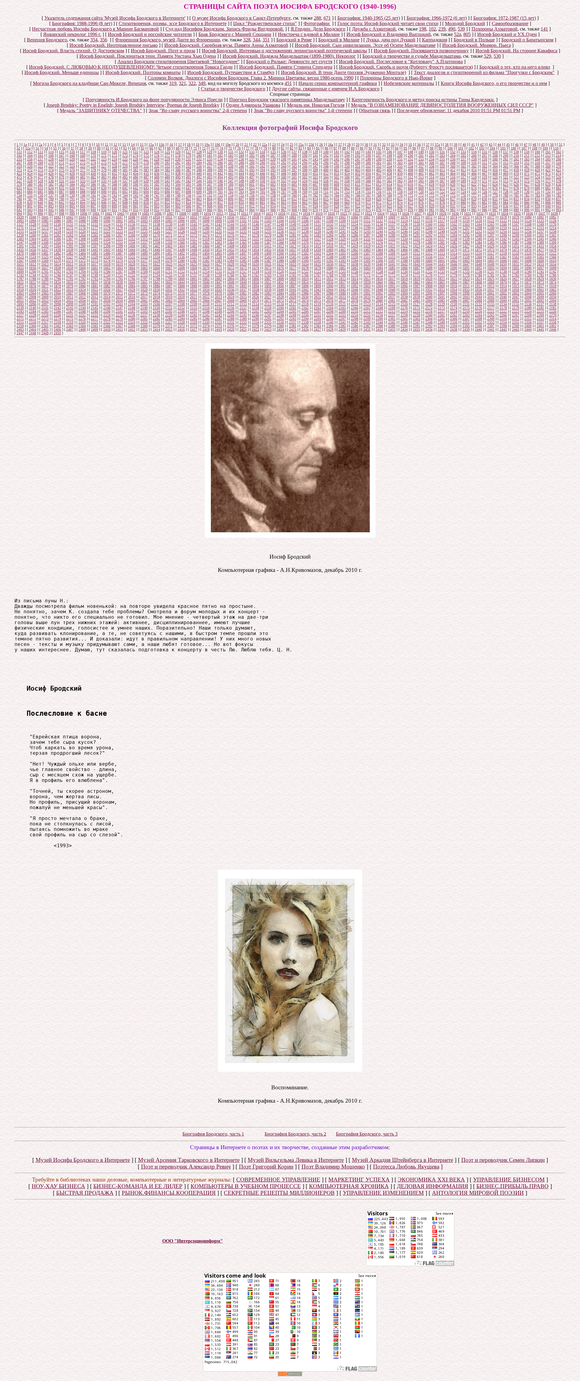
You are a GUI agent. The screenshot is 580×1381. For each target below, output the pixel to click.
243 (315, 159)
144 (368, 152)
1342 (503, 239)
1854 (305, 282)
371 (19, 170)
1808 (280, 278)
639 (104, 188)
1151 (317, 224)
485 (125, 177)
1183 (168, 228)
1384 (478, 242)
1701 (45, 271)
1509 (391, 253)
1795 (119, 278)
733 (558, 191)
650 (220, 188)
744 (125, 195)
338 (220, 166)
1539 (218, 257)
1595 (367, 260)
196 (368, 155)
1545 (292, 257)
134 (262, 152)
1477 (540, 249)
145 (379, 152)
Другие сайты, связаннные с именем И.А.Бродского (325, 88)
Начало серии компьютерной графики (337, 83)
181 (209, 155)
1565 (540, 257)
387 (188, 170)
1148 (280, 224)
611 (357, 184)
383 (146, 170)
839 (30, 202)
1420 (379, 246)
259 (484, 159)
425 (40, 173)
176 (157, 155)
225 (125, 159)
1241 (342, 231)
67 (160, 148)
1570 (57, 260)
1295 (466, 235)
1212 (528, 228)
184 (241, 155)
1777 (441, 275)
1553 (391, 257)
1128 (32, 224)
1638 (354, 264)
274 (93, 162)
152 (453, 152)
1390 (552, 242)
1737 (491, 271)
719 (410, 191)
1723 (317, 271)
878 (442, 202)
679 (527, 188)
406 (389, 170)
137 (294, 152)
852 (167, 202)
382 (135, 170)
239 (442, 28)
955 (157, 210)
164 (30, 155)
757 (262, 195)
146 (389, 152)
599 (231, 184)
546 (220, 181)
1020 (331, 213)
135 (273, 152)
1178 (107, 228)
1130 (57, 224)
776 (463, 195)
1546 (305, 257)
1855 (317, 282)
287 (231, 162)
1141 (193, 224)
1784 (528, 275)
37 (428, 144)
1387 (515, 242)
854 (188, 202)
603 (273, 184)
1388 (528, 242)
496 (241, 177)
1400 (131, 246)
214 (558, 155)
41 (473, 144)
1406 (206, 246)
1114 (404, 220)
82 (291, 148)
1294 (453, 235)
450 (305, 173)
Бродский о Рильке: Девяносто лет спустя (289, 61)
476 (30, 177)
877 (431, 202)
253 (421, 159)
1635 (317, 264)
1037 (542, 213)
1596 (379, 260)
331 (146, 166)
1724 (330, 271)
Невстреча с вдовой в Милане (309, 34)
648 (199, 188)
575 (527, 181)
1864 (429, 282)
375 (61, 170)
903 (157, 206)
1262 (57, 235)
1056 (230, 217)
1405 (193, 246)
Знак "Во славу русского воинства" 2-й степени (198, 110)
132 (241, 152)
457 (379, 173)
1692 (478, 268)
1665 (144, 268)
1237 (292, 231)
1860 (379, 282)
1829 (540, 278)
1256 (528, 231)
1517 (491, 253)
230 (178, 159)
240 (283, 159)
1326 (305, 239)
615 (400, 184)
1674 (255, 268)
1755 (168, 275)
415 (484, 170)
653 (252, 188)
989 (516, 210)
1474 (503, 249)
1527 (69, 257)
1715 (218, 271)
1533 (144, 257)
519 (484, 177)
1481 (45, 253)
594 (178, 184)
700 (209, 191)
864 (294, 202)
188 (283, 155)
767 (368, 195)
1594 (354, 260)
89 (353, 148)
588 (114, 184)
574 (516, 181)
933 (474, 206)
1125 (540, 220)
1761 (243, 275)
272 (72, 162)
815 (326, 199)
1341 (491, 239)
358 (431, 166)
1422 (404, 246)
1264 (82, 235)
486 (135, 177)
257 (463, 159)
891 (30, 206)
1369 (292, 242)
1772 (379, 275)
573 (505, 181)
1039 (20, 217)
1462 (354, 249)
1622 (156, 264)
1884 (131, 286)
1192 (280, 228)
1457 (292, 249)
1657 (45, 268)
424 (30, 173)
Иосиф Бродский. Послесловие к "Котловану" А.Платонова (401, 61)
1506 (354, 253)
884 (505, 202)
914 (273, 206)
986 (484, 210)
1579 (168, 260)
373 (40, 170)
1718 (255, 271)
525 (548, 177)
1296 (478, 235)
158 (516, 152)
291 (273, 162)
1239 (317, 231)
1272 (181, 235)
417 (505, 170)
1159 (416, 224)
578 (558, 181)
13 (124, 144)
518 (474, 177)
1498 (255, 253)
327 (104, 166)
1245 (391, 231)
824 (421, 199)
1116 (429, 220)
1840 (131, 282)
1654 (552, 264)
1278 (255, 235)
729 (516, 191)
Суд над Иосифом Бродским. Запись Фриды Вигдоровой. (225, 28)
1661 (94, 268)
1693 (491, 268)
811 (283, 199)
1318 (206, 239)
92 (379, 148)
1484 (82, 253)
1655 (20, 268)
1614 (57, 264)
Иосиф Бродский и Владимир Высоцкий (388, 34)
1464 (379, 249)
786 (19, 199)
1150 (305, 224)
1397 (94, 246)
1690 (453, 268)
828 (463, 199)
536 (114, 181)
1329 (342, 239)
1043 (69, 217)
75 (230, 148)
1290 (404, 235)
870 (357, 202)
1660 (82, 268)
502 (305, 177)
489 (167, 177)
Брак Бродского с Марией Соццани (234, 34)
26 (321, 144)
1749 (94, 275)
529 (487, 56)
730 (527, 191)
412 (453, 170)
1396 (82, 246)
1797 (144, 278)
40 (464, 144)
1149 (292, 224)
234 (220, 159)
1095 (168, 220)
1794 (107, 278)
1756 (181, 275)
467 (484, 173)
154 (474, 152)
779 (495, 195)
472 (537, 173)
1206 (453, 228)
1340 (478, 239)
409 (421, 170)
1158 (404, 224)
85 (318, 148)
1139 (168, 224)
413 (463, 170)
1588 (280, 260)
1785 (540, 275)
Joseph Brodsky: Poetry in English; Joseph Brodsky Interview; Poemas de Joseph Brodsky (133, 105)
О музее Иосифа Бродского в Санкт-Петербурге (241, 18)
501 (294, 177)
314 (516, 162)
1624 (181, 264)
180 (199, 155)
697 (178, 191)
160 (537, 152)
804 (209, 199)
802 (188, 199)
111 (19, 152)
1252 (478, 231)
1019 (319, 213)
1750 (107, 275)
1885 (144, 286)
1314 (156, 239)
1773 (391, 275)
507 (357, 177)
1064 (330, 217)
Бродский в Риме (294, 39)
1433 (540, 246)
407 (400, 170)
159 (527, 152)
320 (30, 166)
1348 (32, 242)
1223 (119, 231)
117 (82, 152)
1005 (145, 213)
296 (326, 162)
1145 (243, 224)
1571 (69, 260)
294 (305, 162)
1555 (416, 257)
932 (463, 206)
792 (82, 199)
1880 (82, 286)
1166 (503, 224)
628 (537, 184)
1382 (453, 242)
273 (82, 162)
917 (305, 206)
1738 (503, 271)
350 (347, 166)
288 (317, 18)
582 (51, 184)
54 (46, 148)
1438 (57, 249)
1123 (515, 220)
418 (516, 170)
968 (294, 210)
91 (370, 148)
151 (442, 152)
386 (178, 170)
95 (405, 148)
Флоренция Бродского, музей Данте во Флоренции (167, 39)
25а (301, 144)
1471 (466, 249)
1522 (552, 253)
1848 (230, 282)
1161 (441, 224)
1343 (515, 239)
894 (61, 206)
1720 (280, 271)
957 (178, 210)
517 (463, 177)
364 (495, 166)
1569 (45, 260)
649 (209, 188)
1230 (206, 231)
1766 (305, 275)
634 (51, 188)
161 (548, 152)
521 (505, 177)
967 (283, 210)
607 (315, 184)
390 (220, 170)
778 (484, 195)
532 (72, 181)
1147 (268, 224)
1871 (515, 282)
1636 (330, 264)
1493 (193, 253)
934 (484, 206)
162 (558, 152)
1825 (491, 278)
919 (326, 206)
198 (422, 28)
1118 (453, 220)
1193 (292, 228)
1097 (193, 220)
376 (72, 170)
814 (315, 199)
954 (146, 210)
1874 (552, 282)
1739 (515, 271)
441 (209, 173)
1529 (94, 257)
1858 (354, 282)
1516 (478, 253)
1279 (268, 235)
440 (199, 173)
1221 (94, 231)
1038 (554, 213)
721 (431, 191)
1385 (491, 242)
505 (336, 177)
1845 (193, 282)
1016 (281, 213)
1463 (367, 249)
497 (252, 177)
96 (414, 148)
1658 (57, 268)
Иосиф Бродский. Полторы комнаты (143, 72)
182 (220, 155)
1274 (206, 235)
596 (199, 184)
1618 (107, 264)
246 (347, 159)
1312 (131, 239)
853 (178, 202)
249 (379, 159)
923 (368, 206)
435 (146, 173)
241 (294, 159)
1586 (255, 260)
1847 (218, 282)
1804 (230, 278)
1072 (429, 217)
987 (495, 210)
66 (151, 148)
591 (146, 184)
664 (368, 188)
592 (157, 184)
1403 (168, 246)
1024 (381, 213)
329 (125, 166)
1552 (379, 257)
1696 (528, 268)
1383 (466, 242)
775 (453, 195)
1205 (441, 228)
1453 (243, 249)
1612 (32, 264)
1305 (45, 239)
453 (336, 173)
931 (453, 206)
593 (167, 184)
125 (167, 152)
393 (252, 170)
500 (283, 177)
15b (161, 144)
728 (505, 191)
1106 (305, 220)
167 (61, 155)
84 (309, 148)
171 (104, 155)
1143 (218, 224)
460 (410, 173)
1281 (292, 235)
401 (336, 170)
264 (537, 159)
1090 (107, 220)
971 (326, 210)
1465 (391, 249)
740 (82, 195)
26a (330, 144)
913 (262, 206)
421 (548, 170)
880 (463, 202)
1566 (552, 257)
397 (294, 170)
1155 (367, 224)
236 (241, 159)
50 (552, 144)
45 (508, 144)
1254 (503, 231)
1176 (82, 228)
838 (19, 202)
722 (442, 191)
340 (241, 166)
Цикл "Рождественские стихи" (265, 23)
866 (315, 202)
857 (220, 202)
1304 (32, 239)
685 (40, 191)
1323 (268, 239)
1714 (206, 271)
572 (495, 181)
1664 (131, 268)
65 (142, 148)
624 (495, 184)
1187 (218, 228)
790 (61, 199)
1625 (193, 264)
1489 (144, 253)
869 (347, 202)
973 (347, 210)
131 (231, 152)
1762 (255, 275)
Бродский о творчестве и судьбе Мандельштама (411, 56)
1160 (429, 224)
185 (252, 155)
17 (180, 144)
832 (505, 199)
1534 (156, 257)
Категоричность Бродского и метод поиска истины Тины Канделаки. (423, 99)
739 (72, 195)
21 (246, 144)
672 (453, 188)
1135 (119, 224)
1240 (330, 231)
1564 (528, 257)
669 (421, 188)
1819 (416, 278)
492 (199, 177)
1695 (515, 268)
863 (283, 202)
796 (125, 199)
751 (199, 195)
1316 (181, 239)
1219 (69, 231)
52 (18, 148)
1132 (82, 224)
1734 (453, 271)
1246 (404, 231)
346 (305, 166)
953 (135, 210)
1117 (441, 220)
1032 (480, 213)
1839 (119, 282)
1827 (515, 278)
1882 (107, 286)
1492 (181, 253)
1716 (230, 271)
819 (368, 199)
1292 (429, 235)
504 (326, 177)
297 (336, 162)
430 (93, 173)
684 (30, 191)
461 (421, 173)
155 (484, 152)
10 (98, 144)
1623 (168, 264)
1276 (230, 235)
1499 (268, 253)
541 (167, 181)
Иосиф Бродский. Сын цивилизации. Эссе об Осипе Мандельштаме (365, 45)
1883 (119, 286)
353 (379, 166)
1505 (342, 253)
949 (93, 210)
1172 (32, 228)
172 (114, 155)
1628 (230, 264)
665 (379, 188)
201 (421, 155)
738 (61, 195)
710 (315, 191)
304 (410, 162)
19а (207, 144)
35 (410, 144)
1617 (94, 264)
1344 (528, 239)
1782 (503, 275)
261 (505, 159)
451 (288, 83)
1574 (107, 260)
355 (400, 166)
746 (146, 195)
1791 (69, 278)
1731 (416, 271)
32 (384, 144)
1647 (466, 264)
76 (239, 148)
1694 (503, 268)
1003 (120, 213)
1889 (193, 286)
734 (19, 195)
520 (495, 177)
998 (61, 213)
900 (125, 206)
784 (548, 195)
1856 (330, 282)
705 (262, 191)
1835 (69, 282)
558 (347, 181)
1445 (144, 249)
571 (484, 181)
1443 (119, 249)
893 (51, 206)
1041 (45, 217)
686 (51, 191)
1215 (20, 231)
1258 (552, 231)
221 (82, 159)
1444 (131, 249)
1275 (218, 235)
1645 (441, 264)
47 (525, 144)
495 (231, 177)
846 (104, 202)
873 (389, 202)
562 (389, 181)
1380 (429, 242)
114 (51, 152)
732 (548, 191)
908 (209, 206)
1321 (243, 239)
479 (61, 177)
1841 (144, 282)
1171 (20, 228)
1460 (330, 249)
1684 (379, 268)
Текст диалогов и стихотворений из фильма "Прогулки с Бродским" (484, 72)
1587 (268, 260)
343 (273, 166)
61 (107, 148)
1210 (503, 228)
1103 (268, 220)
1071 (416, 217)
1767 (317, 275)
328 (246, 39)
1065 (342, 217)
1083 (20, 220)
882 (484, 202)
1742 (552, 271)
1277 (243, 235)
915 (283, 206)
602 (262, 184)
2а (40, 144)
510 (389, 177)
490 (451, 28)
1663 (119, 268)
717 (389, 191)
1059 (268, 217)
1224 (131, 231)
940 (548, 206)
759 (283, 195)
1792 (82, 278)
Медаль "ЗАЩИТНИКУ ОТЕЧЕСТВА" (101, 110)
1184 (181, 228)
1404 (181, 246)
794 (104, 199)
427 (61, 173)
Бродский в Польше (474, 39)
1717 (243, 271)
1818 (404, 278)
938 (527, 206)
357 (421, 166)
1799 (168, 278)
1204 (429, 228)
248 (368, 159)
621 (463, 184)
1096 (181, 220)
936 (505, 206)
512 (410, 177)
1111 (367, 220)
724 (463, 191)
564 (410, 181)
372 (30, 170)
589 (125, 184)
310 (474, 162)
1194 (305, 228)
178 (178, 155)
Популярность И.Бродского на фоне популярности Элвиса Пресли (154, 99)
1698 (552, 268)
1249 (441, 231)
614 (389, 184)
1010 (207, 213)
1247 (416, 231)
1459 (317, 249)
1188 (230, 228)
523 (527, 177)
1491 (168, 253)
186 (262, 155)
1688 (429, 268)
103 (482, 148)
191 (315, 155)
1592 (330, 260)
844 (82, 202)
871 (368, 202)
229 (167, 159)
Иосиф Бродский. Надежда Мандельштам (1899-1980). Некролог (289, 56)
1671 (218, 268)
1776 (429, 275)
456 (368, 173)
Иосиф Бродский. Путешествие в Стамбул (230, 72)
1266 (107, 235)
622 (474, 184)
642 (135, 188)
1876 (32, 286)
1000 (83, 213)
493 (209, 177)
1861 (391, 282)
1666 (156, 268)
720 (421, 191)
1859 (367, 282)
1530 (107, 257)
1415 (317, 246)
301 (379, 162)
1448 (181, 249)
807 (241, 199)
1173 (45, 228)
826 (442, 199)
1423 (416, 246)
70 (186, 148)
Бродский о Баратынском (527, 39)
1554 (404, 257)
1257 (540, 231)
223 (104, 159)
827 (453, 199)
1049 (144, 217)
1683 (367, 268)
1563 (515, 257)
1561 (491, 257)
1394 (57, 246)
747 (157, 195)
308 (453, 162)
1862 (404, 282)
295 (315, 162)
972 (336, 210)
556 (326, 181)
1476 (528, 249)
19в (227, 144)
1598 (404, 260)
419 (527, 170)
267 (19, 162)
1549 (342, 257)
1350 (57, 242)
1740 (528, 271)
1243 (367, 231)
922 (357, 206)
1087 (69, 220)
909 (220, 206)
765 (347, 195)
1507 (367, 253)
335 (188, 166)
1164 (478, 224)
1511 (416, 253)
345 (294, 166)
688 (72, 191)
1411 (268, 246)
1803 (218, 278)
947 (72, 210)
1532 (131, 257)
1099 (218, 220)
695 (157, 191)
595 (188, 184)
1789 (45, 278)
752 (209, 195)
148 (410, 152)
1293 (441, 235)
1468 (429, 249)
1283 (317, 235)
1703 (69, 271)
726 (484, 191)
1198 (354, 228)
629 (548, 184)
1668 (181, 268)
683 (19, 191)
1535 (168, 257)
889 (558, 202)
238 (262, 159)
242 (305, 159)
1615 (69, 264)
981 (431, 210)
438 (178, 173)
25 (291, 144)
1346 (552, 239)
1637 (342, 264)
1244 (379, 231)
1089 (94, 220)
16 (171, 144)
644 (157, 188)
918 (315, 206)
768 (379, 195)
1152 (330, 224)
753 (220, 195)
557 (336, 181)
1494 (206, 253)
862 (273, 202)
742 (104, 195)
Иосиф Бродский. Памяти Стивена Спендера (285, 67)
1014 (257, 213)
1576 (131, 260)
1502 (305, 253)
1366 (255, 242)
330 (135, 166)
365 (505, 166)
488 (157, 177)
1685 (391, 268)
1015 (269, 213)
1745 (45, 275)
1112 (379, 220)
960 (209, 210)
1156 (379, 224)
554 (305, 181)
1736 (478, 271)
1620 (131, 264)
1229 (193, 231)
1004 (133, 213)
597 (209, 184)
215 (19, 159)
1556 (429, 257)
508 (368, 177)
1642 (404, 264)
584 (72, 184)
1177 (94, 228)
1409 (243, 246)
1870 (503, 282)
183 (231, 155)
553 (294, 181)
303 (400, 162)
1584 (230, 260)
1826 (503, 278)
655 (273, 188)
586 (93, 184)
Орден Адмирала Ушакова (253, 105)
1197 (342, 228)
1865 (441, 282)
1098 (206, 220)
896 (82, 206)
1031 (467, 213)
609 (336, 184)
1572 (82, 260)
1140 (181, 224)
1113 (391, 220)
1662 (107, 268)
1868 (478, 282)
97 (423, 148)
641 (125, 188)
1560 (478, 257)
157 (505, 152)
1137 (144, 224)
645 (167, 188)
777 (474, 195)
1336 (429, 239)
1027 (418, 213)
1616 (82, 264)
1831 (20, 282)
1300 (528, 235)
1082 (552, 217)
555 (315, 181)
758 (273, 195)
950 (104, 210)
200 (410, 155)
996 (40, 213)
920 (336, 206)
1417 (342, 246)
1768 (330, 275)
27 (340, 144)
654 (262, 188)
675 (484, 188)
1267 (119, 235)
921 (347, 206)
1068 (379, 217)
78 (256, 148)
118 (93, 152)
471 (527, 173)
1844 (181, 282)
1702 (57, 271)
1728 (379, 271)
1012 (232, 213)
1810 (305, 278)
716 (379, 191)
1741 (540, 271)
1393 (45, 246)
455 (357, 173)
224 (114, 159)
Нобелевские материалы (409, 83)
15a (151, 144)
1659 (69, 268)
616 (410, 184)
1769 (342, 275)
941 (558, 206)
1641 (391, 264)
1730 (404, 271)
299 (357, 162)
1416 (330, 246)
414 (474, 170)
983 (453, 210)
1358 (156, 242)
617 (421, 184)
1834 (57, 282)
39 (455, 144)
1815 (367, 278)
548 (241, 181)
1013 (244, 213)
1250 (453, 231)
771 (410, 195)
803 (199, 199)
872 (379, 202)
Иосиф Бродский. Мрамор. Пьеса (476, 45)
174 (135, 155)
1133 (94, 224)
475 (19, 177)
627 (527, 184)
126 (178, 152)
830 (484, 199)
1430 (503, 246)
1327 (317, 239)
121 (125, 152)
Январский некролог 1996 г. (72, 34)
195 (357, 155)
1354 (107, 242)
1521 (540, 253)
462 (431, 173)
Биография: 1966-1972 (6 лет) (437, 18)
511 (400, 177)
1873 (540, 282)
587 (104, 184)
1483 (69, 253)
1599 (416, 260)
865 (305, 202)
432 (114, 173)
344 (256, 39)
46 (517, 144)
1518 (503, 253)
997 (51, 213)
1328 (330, 239)
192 (326, 155)
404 (368, 170)
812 (294, 199)
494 (220, 177)
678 (516, 188)
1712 (181, 271)
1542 (255, 257)
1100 (230, 220)
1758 (206, 275)
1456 (280, 249)
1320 (230, 239)
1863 (416, 282)
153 (463, 152)
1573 (94, 260)
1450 (206, 249)
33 (393, 144)
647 (188, 188)
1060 (280, 217)
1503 (317, 253)
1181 (144, 228)
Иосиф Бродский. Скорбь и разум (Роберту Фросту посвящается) (406, 67)
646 (178, 188)
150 (431, 152)
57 (72, 148)
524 (537, 177)
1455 (268, 249)
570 (474, 181)
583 (61, 184)
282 (178, 162)
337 (209, 166)
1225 (144, 231)
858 (231, 202)
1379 (416, 242)
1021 (343, 213)
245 (336, 159)
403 (357, 170)
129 (209, 152)
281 (167, 162)
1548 (330, 257)
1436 (32, 249)
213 (548, 155)
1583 (218, 260)
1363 (218, 242)
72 (204, 148)
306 (431, 162)
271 (61, 162)
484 (114, 177)
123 (146, 152)
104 (492, 148)
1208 (478, 228)
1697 (540, 268)
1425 (441, 246)
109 (545, 148)
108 (534, 148)
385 (167, 170)
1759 (218, 275)
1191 (268, 228)
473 (548, 173)
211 (527, 155)
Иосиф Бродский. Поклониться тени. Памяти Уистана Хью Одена (147, 56)
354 (94, 39)
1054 (206, 217)
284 (199, 162)
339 (231, 166)
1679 (317, 268)
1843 (168, 282)
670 (431, 188)
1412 (280, 246)
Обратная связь (374, 110)
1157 (391, 224)
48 (534, 144)
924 (379, 206)
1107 (317, 220)
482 (93, 177)
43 (490, 144)
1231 (218, 231)
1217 (45, 231)
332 (157, 166)
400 (326, 170)
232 (199, 159)
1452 (230, 249)
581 (40, 184)
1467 (416, 249)
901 (135, 206)
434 (135, 173)
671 (327, 18)
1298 (503, 235)
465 (463, 173)
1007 (170, 213)
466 (474, 173)
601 (252, 184)
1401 (144, 246)
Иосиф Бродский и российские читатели (150, 34)
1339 (466, 239)
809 (262, 199)
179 (188, 155)
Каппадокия (434, 39)
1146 (255, 224)
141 (544, 28)
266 (558, 159)
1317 (193, 239)
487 (146, 177)
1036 (529, 213)
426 (51, 173)
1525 (45, 257)
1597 (391, 260)
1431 (515, 246)
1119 (466, 220)
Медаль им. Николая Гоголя (315, 105)
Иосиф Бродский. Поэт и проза (163, 50)
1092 (131, 220)
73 (212, 148)
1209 (491, 228)
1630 (255, 264)
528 (30, 181)
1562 (503, 257)
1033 (492, 213)
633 (40, 188)
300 (368, 162)
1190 (255, 228)
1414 (305, 246)
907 (199, 206)
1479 (20, 253)
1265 (94, 235)
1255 (515, 231)
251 (400, 159)
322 (192, 83)
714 (357, 191)
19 (197, 144)
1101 (243, 220)
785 (558, 195)
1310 (107, 239)
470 (516, 173)
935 (495, 206)
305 (421, 162)
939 (537, 206)
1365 (243, 242)
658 (305, 188)
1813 (342, 278)
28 (349, 144)
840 (40, 202)
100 (450, 148)
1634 (305, 264)
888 (548, 202)
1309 (94, 239)
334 (178, 166)
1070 (404, 217)
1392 (32, 246)
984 (463, 210)
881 (474, 202)
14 (133, 144)
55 (55, 148)
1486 (107, 253)
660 (326, 188)
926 (400, 206)
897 (93, 206)
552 (283, 181)
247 (357, 159)
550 (262, 181)
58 (81, 148)
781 (516, 195)
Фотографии (317, 23)
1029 (442, 213)
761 (305, 195)
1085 (45, 220)
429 (82, 173)
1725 (342, 271)
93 (388, 148)
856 (209, 202)
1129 (45, 224)
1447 (168, 249)
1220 (82, 231)
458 (389, 173)
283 (188, 162)
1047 (119, 217)
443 (231, 173)
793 (93, 199)
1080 (528, 217)
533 (82, 181)
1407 (218, 246)
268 (30, 162)
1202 (404, 228)
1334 (404, 239)
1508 (379, 253)
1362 (206, 242)
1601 (441, 260)
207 (484, 155)
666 (389, 188)
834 (527, 199)
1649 (491, 264)
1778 (453, 275)
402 (347, 170)
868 (336, 202)
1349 (45, 242)
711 (326, 191)
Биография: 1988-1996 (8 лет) (82, 23)
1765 (292, 275)
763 (326, 195)
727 (495, 191)
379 (104, 170)
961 (220, 210)
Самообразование (510, 23)
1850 (255, 282)
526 (558, 177)
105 (503, 148)
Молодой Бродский (465, 23)
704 (252, 191)
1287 (367, 235)
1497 (243, 253)
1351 (69, 242)
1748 (82, 275)
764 (336, 195)
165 (40, 155)
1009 (195, 213)
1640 (379, 264)
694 (146, 191)
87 (335, 148)
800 (167, 199)
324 (72, 166)
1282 (305, 235)
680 (537, 188)
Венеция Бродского (47, 39)
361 (463, 166)
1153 (342, 224)
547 (231, 181)
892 (40, 206)
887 (537, 202)
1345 (540, 239)
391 (231, 170)
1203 (416, 228)
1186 (206, 228)
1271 (168, 235)
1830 (552, 278)
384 (157, 170)
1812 (330, 278)
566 (431, 181)
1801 (193, 278)
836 (548, 199)
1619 (119, 264)
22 (255, 144)
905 (178, 206)
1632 (280, 264)
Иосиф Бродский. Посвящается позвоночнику (421, 50)
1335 (416, 239)
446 (262, 173)
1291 (416, 235)
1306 (57, 239)
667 (400, 188)
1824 (478, 278)
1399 (119, 246)
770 (400, 195)
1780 (478, 275)
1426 (453, 246)
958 (188, 210)
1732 (429, 271)
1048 (131, 217)
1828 (528, 278)
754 (231, 195)
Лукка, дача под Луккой (390, 39)
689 (93, 191)
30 (366, 144)
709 (305, 191)
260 (495, 159)
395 (273, 170)
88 (344, 148)
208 (495, 155)
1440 (82, 249)
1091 (119, 220)
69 (177, 148)
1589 (292, 260)
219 (61, 159)
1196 (330, 228)
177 (167, 155)
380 (114, 170)
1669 (193, 268)
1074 (453, 217)
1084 (32, 220)
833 (516, 199)
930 (442, 206)
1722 (305, 271)
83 (300, 148)
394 (262, 170)
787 (30, 199)
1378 (404, 242)
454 (347, 173)
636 (72, 188)
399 (315, 170)
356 (103, 39)
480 (72, 177)
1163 (466, 224)
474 (558, 173)
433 (125, 173)
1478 (552, 249)
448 (283, 173)
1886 (156, 286)
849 (135, 202)
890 (19, 206)
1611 (20, 264)
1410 (255, 246)
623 (484, 184)
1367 (268, 242)
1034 (504, 213)
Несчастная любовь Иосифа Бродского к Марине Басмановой (95, 28)
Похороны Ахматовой (494, 28)
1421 (391, 246)
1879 (69, 286)
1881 (94, 286)
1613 (45, 264)
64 (134, 148)
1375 (367, 242)
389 (209, 170)
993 (558, 210)
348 (326, 166)
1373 (342, 242)
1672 (230, 268)
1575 (119, 260)
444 (241, 173)
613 (379, 184)
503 (315, 177)
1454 (255, 249)
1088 (82, 220)
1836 (82, 282)
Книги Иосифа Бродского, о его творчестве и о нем (494, 83)
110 (556, 148)
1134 (107, 224)
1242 (354, 231)
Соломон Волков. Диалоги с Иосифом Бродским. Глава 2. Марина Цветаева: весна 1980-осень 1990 (250, 77)
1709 (144, 271)
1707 (119, 271)
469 (505, 173)
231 (188, 159)
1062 (305, 217)
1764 (280, 275)
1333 (391, 239)
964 (252, 210)
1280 (280, 235)
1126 (552, 220)
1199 (367, 228)
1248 (429, 231)
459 (400, 173)
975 (368, 210)
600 (241, 184)
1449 (193, 249)
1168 (528, 224)
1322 (255, 239)
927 (410, 206)
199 (400, 155)
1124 (528, 220)
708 (294, 191)
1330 (354, 239)
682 (558, 188)
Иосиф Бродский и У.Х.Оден (507, 34)
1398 (107, 246)
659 (315, 188)
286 (220, 162)
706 (273, 191)
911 (241, 206)
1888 (181, 286)
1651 (515, 264)
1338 (453, 239)
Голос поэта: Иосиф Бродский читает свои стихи (387, 23)
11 (106, 144)
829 (474, 199)
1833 (45, 282)
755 (241, 195)
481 (82, 177)
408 (410, 170)
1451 (218, 249)
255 (442, 159)
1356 (131, 242)
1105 (292, 220)
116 (72, 152)
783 (537, 195)
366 (516, 166)
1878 (57, 286)
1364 (230, 242)
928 (421, 206)
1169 (540, 224)
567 (442, 181)
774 (442, 195)
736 (40, 195)
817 (347, 199)
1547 (317, 257)
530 (497, 56)
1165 (491, 224)
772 (421, 195)
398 (305, 170)
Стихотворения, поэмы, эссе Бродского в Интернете (173, 23)
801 (178, 199)
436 (157, 173)
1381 (441, 242)
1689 (441, 268)
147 (400, 152)
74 (221, 148)
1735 (466, 271)
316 (537, 162)
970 (315, 210)
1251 (466, 231)
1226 (156, 231)
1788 (32, 278)
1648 (478, 264)
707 (283, 191)
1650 (503, 264)
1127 (20, 224)
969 (305, 210)
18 (189, 144)
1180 (131, 228)
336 (199, 166)
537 (125, 181)
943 (30, 210)
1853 (292, 282)
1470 (453, 249)
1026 (405, 213)
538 (135, 181)
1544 (280, 257)
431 (104, 173)
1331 (367, 239)
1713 (193, 271)
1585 (243, 260)
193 (336, 155)
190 (305, 155)
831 (495, 199)
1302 (552, 235)
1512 (429, 253)
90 (361, 148)
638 (93, 188)
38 (447, 144)
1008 (182, 213)
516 (453, 177)
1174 (57, 228)
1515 (466, 253)
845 (93, 202)
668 (410, 188)
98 (431, 148)
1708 (131, 271)
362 (474, 166)
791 (72, 199)
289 (252, 162)
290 (262, 162)
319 (172, 83)
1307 (69, 239)
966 (273, 210)
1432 (528, 246)
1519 (515, 253)
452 (326, 173)
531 (61, 181)
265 (548, 159)
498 (262, 177)
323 (61, 166)
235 (231, 159)
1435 (20, 249)
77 (248, 148)
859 (241, 202)
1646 (453, 264)
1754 (156, 275)
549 (252, 181)
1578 (156, 260)
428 (72, 173)
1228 (181, 231)
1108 (330, 220)
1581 (193, 260)
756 (252, 195)
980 (421, 210)
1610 (552, 260)
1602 (453, 260)
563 (400, 181)
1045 (94, 217)
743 (114, 195)
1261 (45, 235)
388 (199, 170)
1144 (230, 224)
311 (484, 162)
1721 (292, 271)
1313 (144, 239)
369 (548, 166)
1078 (503, 217)
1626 (206, 264)
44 (499, 144)
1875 (20, 286)
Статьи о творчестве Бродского (233, 88)
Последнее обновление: (458, 110)
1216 (32, 231)
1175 (69, 228)
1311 (119, 239)
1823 (466, 278)
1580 (181, 260)
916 (294, 206)
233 (209, 159)
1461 (342, 249)
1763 (268, 275)
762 (315, 195)
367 (527, 166)
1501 (292, 253)
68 (169, 148)
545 (209, 181)
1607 (515, 260)
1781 (491, 275)
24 (283, 144)
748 (167, 195)
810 (273, 199)
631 (19, 188)
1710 (156, 271)
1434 (552, 246)
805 (467, 34)
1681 (342, 268)
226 (135, 159)
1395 (69, 246)
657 (294, 188)
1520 (528, 253)
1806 (255, 278)
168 (72, 155)
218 (51, 159)
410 (431, 170)
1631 (268, 264)
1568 (32, 260)
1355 (119, 242)
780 (505, 195)
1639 (367, 264)
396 (283, 170)
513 (421, 177)
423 (19, 173)
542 (178, 181)
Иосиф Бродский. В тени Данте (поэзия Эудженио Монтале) (343, 72)
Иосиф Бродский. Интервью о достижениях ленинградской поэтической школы (284, 50)
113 (40, 152)
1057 (243, 217)
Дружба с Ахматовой (374, 28)
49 (543, 144)
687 (61, 191)
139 (315, 152)
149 (421, 152)
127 (188, 152)
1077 (491, 217)
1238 (305, 231)
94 (396, 148)
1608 (528, 260)
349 (201, 83)
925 (389, 206)
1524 (32, 257)
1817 (391, 278)
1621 (144, 264)
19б (217, 144)
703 (241, 191)
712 (336, 191)
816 (336, 199)
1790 (57, 278)
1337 (441, 239)
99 (440, 148)
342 (262, 166)
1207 (466, 228)
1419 (367, 246)
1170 (552, 224)
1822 (453, 278)
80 (274, 148)
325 (82, 166)
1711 (168, 271)
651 (231, 188)
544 (199, 181)
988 (505, 210)
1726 (354, 271)
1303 (20, 239)
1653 (540, 264)
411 (442, 170)
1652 (528, 264)
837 (558, 199)
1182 (156, 228)
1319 (218, 239)
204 (453, 155)
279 (146, 162)
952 (125, 210)
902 (146, 206)
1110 (354, 220)
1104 (280, 220)
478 (51, 177)
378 (93, 170)
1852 (280, 282)
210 (516, 155)
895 (72, 206)
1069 (391, 217)
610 (347, 184)
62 (116, 148)
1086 (57, 220)
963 (241, 210)
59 (90, 148)
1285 (342, 235)
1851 (268, 282)
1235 (268, 231)
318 (558, 162)
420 (537, 170)
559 (357, 181)
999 (72, 213)
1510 (404, 253)
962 (231, 210)
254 (431, 159)
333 (167, 166)
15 (141, 144)
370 (558, 166)
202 (431, 155)
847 (114, 202)
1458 (305, 249)
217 (40, 159)
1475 (515, 249)
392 (241, 170)
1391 (20, 246)
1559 (466, 257)
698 (188, 191)
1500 (280, 253)
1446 (156, 249)
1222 (107, 231)
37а (437, 144)
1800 (181, 278)
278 (135, 162)
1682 (354, 268)
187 (273, 155)
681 (548, 188)
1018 (306, 213)
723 (453, 191)
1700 (32, 271)
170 (93, 155)
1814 (354, 278)
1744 (32, 275)
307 (442, 162)
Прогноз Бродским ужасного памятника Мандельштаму (287, 99)
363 (484, 166)
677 (505, 188)
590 (135, 184)
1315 (168, 239)
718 (400, 191)
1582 (206, 260)
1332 (379, 239)
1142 (206, 224)
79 (265, 148)
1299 (515, 235)
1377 (391, 242)
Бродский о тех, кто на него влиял (514, 67)
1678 (305, 268)
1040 (32, 217)
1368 (280, 242)
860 (252, 202)
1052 (181, 217)
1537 (193, 257)
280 (157, 162)
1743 (20, 275)
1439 (69, 249)
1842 (156, 282)
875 (410, 202)
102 (432, 28)
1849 (243, 282)
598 (220, 184)
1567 (20, 260)
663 (357, 188)
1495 (218, 253)
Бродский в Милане (338, 39)
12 (115, 144)
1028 (430, 213)
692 (125, 191)
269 (40, 162)
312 (495, 162)
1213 (540, 228)
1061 (292, 217)
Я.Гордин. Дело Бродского (318, 28)
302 (389, 162)
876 (421, 202)
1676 (280, 268)
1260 (32, 235)
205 (463, 155)
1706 (107, 271)
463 (442, 173)
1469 (441, 249)
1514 (453, 253)
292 (283, 162)
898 (104, 206)
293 (294, 162)
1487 (119, 253)
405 (379, 170)
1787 (20, 278)
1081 (540, 217)
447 (273, 173)
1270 (156, 235)
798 (146, 199)
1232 (230, 231)
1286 (354, 235)
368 (537, 166)
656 (283, 188)
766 (357, 195)
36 (419, 144)
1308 (82, 239)
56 (64, 148)
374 (51, 170)
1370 (305, 242)
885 (516, 202)
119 (104, 152)
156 (495, 152)
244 (326, 159)
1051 (168, 217)
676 (495, 188)
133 (252, 152)
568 (453, 181)
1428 (478, 246)
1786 (552, 275)
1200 (379, 228)
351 (266, 39)
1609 (540, 260)
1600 (429, 260)
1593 (342, 260)
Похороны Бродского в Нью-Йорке (396, 77)
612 (368, 184)
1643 (416, 264)
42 (482, 144)
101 (460, 148)
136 (283, 152)
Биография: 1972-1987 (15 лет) (504, 18)
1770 (354, 275)
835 (537, 199)
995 (30, 213)
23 (274, 144)
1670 (206, 268)
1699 (20, 271)
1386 (503, 242)
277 (125, 162)
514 (431, 177)
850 (146, 202)
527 (19, 181)
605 (294, 184)
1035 (517, 213)
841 (51, 202)
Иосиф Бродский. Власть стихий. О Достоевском (73, 50)
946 (61, 210)
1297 (491, 235)
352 (368, 166)
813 (305, 199)
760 (294, 195)
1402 (156, 246)
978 (400, 210)
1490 (156, 253)
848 (125, 202)
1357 (144, 242)
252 (410, 159)
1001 (96, 213)
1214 (552, 228)
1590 (305, 260)
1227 (168, 231)
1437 (45, 249)
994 (19, 213)
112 (30, 152)
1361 (193, 242)
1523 (20, 257)
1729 (391, 271)
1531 (119, 257)
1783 (515, 275)
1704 (82, 271)
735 (30, 195)
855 (199, 202)
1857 (342, 282)
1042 (57, 217)
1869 (491, 282)
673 (463, 188)
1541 (243, 257)
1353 (94, 242)
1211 (515, 228)
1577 (144, 260)
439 (188, 173)
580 (30, 184)
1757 (193, 275)
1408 (230, 246)
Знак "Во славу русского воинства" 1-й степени (303, 110)
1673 (243, 268)
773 (431, 195)
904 (167, 206)
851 (157, 202)
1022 (356, 213)
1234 (255, 231)
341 (252, 166)
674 (474, 188)
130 (220, 152)
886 (527, 202)
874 (400, 202)
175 (146, 155)
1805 (243, 278)
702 (231, 191)
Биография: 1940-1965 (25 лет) (368, 18)
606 (305, 184)
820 (379, 199)
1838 (107, 282)
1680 (330, 268)
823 (410, 199)
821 (389, 199)
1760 (230, 275)
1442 (107, 249)
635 (61, 188)
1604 (478, 260)
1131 (69, 224)
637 (82, 188)
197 (379, 155)
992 (548, 210)
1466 (404, 249)
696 (167, 191)
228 (157, 159)
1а (25, 144)
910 (231, 206)
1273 (193, 235)
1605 (491, 260)
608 (326, 184)
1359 (168, 242)
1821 (441, 278)
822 (400, 199)
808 (252, 199)
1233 (243, 231)
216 (30, 159)
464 (453, 173)
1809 (292, 278)
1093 (144, 220)
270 (51, 162)
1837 (94, 282)
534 (93, 181)
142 (347, 152)
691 (114, 191)
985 (474, 210)
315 (527, 162)
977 (389, 210)
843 (72, 202)
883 (495, 202)
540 (157, 181)
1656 (32, 268)
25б (311, 144)
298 (347, 162)
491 (188, 177)
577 (548, 181)
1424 (429, 246)
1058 (255, 217)
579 (19, 184)
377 (82, 170)
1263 (69, 235)
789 (51, 199)
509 (379, 177)
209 (505, 155)
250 (389, 159)
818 (357, 199)
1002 (108, 213)
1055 (218, 217)
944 (40, 210)
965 (262, 210)
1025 (393, 213)
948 (82, 210)
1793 (94, 278)
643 (146, 188)
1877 (45, 286)
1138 (156, 224)
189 (294, 155)
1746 (57, 275)
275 (104, 162)
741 (93, 195)
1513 (441, 253)
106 (513, 148)
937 (516, 206)
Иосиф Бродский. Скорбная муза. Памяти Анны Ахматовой (226, 45)
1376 (379, 242)
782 (527, 195)
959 (199, 210)
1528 (82, 257)
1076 (478, 217)
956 (167, 210)
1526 (57, 257)
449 (294, 173)
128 (199, 152)
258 (474, 159)
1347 (20, 242)
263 (527, 159)
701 (220, 191)
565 (421, 181)
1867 (466, 282)
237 (252, 159)
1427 (466, 246)
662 (347, 188)
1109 (342, 220)
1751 (119, 275)
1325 (292, 239)
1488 (131, 253)
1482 (57, 253)
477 (40, 177)
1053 (193, 217)
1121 (491, 220)
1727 (367, 271)
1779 (466, 275)
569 (463, 181)
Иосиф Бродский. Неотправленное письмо (113, 45)
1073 (441, 217)
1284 (330, 235)
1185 (193, 228)
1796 (131, 278)
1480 (32, 253)
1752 (131, 275)
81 (283, 148)
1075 (466, 217)
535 (104, 181)
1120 (478, 220)
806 (231, 199)
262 (516, 159)
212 (537, 155)
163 (19, 155)
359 (442, 166)
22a (264, 144)
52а (457, 34)
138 (305, 152)
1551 (367, 257)
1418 (354, 246)
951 (114, 210)
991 (537, 210)
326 (93, 166)
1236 (280, 231)
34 (401, 144)
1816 (379, 278)
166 (51, 155)
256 (453, 159)
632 (30, 188)
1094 (156, 220)
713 (347, 191)
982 (442, 210)
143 (357, 152)
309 (463, 162)
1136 (131, 224)
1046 (107, 217)
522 (516, 177)
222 (93, 159)
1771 (367, 275)
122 (135, 152)
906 (188, 206)
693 (135, 191)
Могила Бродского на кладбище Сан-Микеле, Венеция (89, 83)
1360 (181, 242)
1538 (206, 257)
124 (157, 152)
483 (104, 177)
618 (431, 184)
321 (182, 83)
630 (558, 184)
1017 (294, 213)
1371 (317, 242)
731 (537, 191)
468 (495, 173)
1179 (119, 228)
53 (37, 148)
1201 (391, 228)
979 (410, 210)
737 (51, 195)
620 (453, 184)
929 (431, 206)
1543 (268, 257)
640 (114, 188)
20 (237, 144)
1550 (354, 257)
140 (326, 152)
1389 (540, 242)
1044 (82, 217)
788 (40, 199)
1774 (404, 275)
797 (135, 199)
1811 (317, 278)
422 (558, 170)
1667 (168, 268)
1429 (491, 246)
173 (125, 155)
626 (516, 184)
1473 (491, 249)
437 (167, 173)
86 (326, 148)
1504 (330, 253)
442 (220, 173)
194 (347, 155)
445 (252, 173)
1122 (503, 220)
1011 (220, 213)
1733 (441, 271)
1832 (32, 282)
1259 (20, 235)
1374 (354, 242)
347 (315, 166)
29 (357, 144)
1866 (453, 282)
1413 (292, 246)
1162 (453, 224)
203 (442, 155)
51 (560, 144)
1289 (391, 235)
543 (188, 181)
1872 (528, 282)
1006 (158, 213)
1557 (441, 257)
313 (505, 162)
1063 (317, 217)
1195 (317, 228)
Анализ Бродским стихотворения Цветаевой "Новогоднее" (179, 61)
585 (82, 184)
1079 (515, 217)
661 (336, 188)
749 (178, 195)
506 (347, 177)
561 (379, 181)
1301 (540, 235)
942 (19, 210)
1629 (243, 264)
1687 (416, 268)
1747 (69, 275)
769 (389, 195)
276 (114, 162)
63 (125, 148)
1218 (57, 231)
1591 (317, 260)
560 (368, 181)
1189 (243, 228)
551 (273, 181)
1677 (292, 268)
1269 (144, 235)
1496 (230, 253)
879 (453, 202)
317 (548, 162)
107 (524, 148)
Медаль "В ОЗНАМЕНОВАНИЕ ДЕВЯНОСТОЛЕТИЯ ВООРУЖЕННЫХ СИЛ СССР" (442, 105)
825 (431, 199)
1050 (156, 217)
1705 (94, 271)
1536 (181, 257)
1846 (206, 282)
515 (442, 177)
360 (453, 166)
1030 (455, 213)
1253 (491, 231)
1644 (429, 264)
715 (368, 191)
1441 (94, 249)
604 (283, 184)
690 (104, 191)
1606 (503, 260)
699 (199, 191)
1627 (218, 264)
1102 (255, 220)
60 (99, 148)
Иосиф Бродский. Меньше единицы (61, 72)
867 (326, 202)
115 (61, 152)
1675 (268, 268)
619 (442, 184)
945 (51, 210)
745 (135, 195)
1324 (280, 239)
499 (273, 177)
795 (114, 199)
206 (474, 155)
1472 (478, 249)
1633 (292, 264)
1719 (268, 271)
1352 (82, 242)
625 (505, 184)
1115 (416, 220)
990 (527, 210)
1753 (144, 275)
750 (188, 195)
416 (495, 170)
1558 (453, 257)
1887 (168, 286)
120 (114, 152)
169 (82, 155)
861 (262, 202)
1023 (368, 213)
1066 (354, 217)
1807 (268, 278)
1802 (206, 278)
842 (61, 202)
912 (252, 206)
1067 (367, 217)
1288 (379, 235)
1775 (416, 275)
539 (461, 28)
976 (379, 210)
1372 (330, 242)
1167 (515, 224)
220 (72, 159)
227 (146, 159)
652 (241, 188)
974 (357, 210)
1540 (230, 257)
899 (114, 206)
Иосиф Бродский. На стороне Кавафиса (516, 50)
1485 (94, 253)
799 (157, 199)
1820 (429, 278)
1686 (404, 268)
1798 (156, 278)
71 (195, 148)
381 (125, 170)
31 (375, 144)
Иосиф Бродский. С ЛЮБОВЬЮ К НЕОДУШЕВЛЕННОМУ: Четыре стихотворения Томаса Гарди (131, 67)
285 (209, 162)
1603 (466, 260)
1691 (466, 268)
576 (537, 181)
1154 (354, 224)
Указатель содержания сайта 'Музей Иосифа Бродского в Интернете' (114, 18)
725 (474, 191)
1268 (131, 235)
